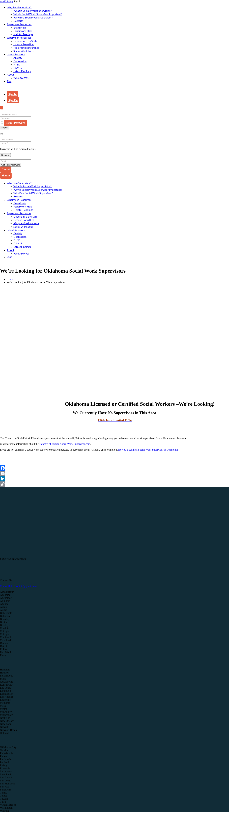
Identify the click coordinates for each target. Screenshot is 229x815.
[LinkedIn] (114, 478)
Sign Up (13, 100)
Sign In (12, 94)
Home (10, 279)
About (10, 74)
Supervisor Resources (19, 37)
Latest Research (16, 54)
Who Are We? (21, 77)
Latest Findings (22, 71)
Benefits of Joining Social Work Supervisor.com (64, 444)
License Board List (23, 44)
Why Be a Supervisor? (19, 7)
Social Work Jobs (23, 51)
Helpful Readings (23, 34)
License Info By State (25, 40)
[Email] (114, 473)
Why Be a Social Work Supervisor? (33, 17)
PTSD (16, 64)
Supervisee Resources (19, 24)
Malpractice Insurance (26, 47)
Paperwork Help (23, 30)
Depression (19, 61)
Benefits (18, 20)
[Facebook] (114, 468)
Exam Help (19, 27)
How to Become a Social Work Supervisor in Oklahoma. (148, 449)
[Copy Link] (114, 484)
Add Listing (6, 1)
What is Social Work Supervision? (32, 10)
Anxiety (17, 57)
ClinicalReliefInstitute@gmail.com (18, 586)
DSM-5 (17, 67)
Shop (9, 81)
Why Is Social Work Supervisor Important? (37, 14)
